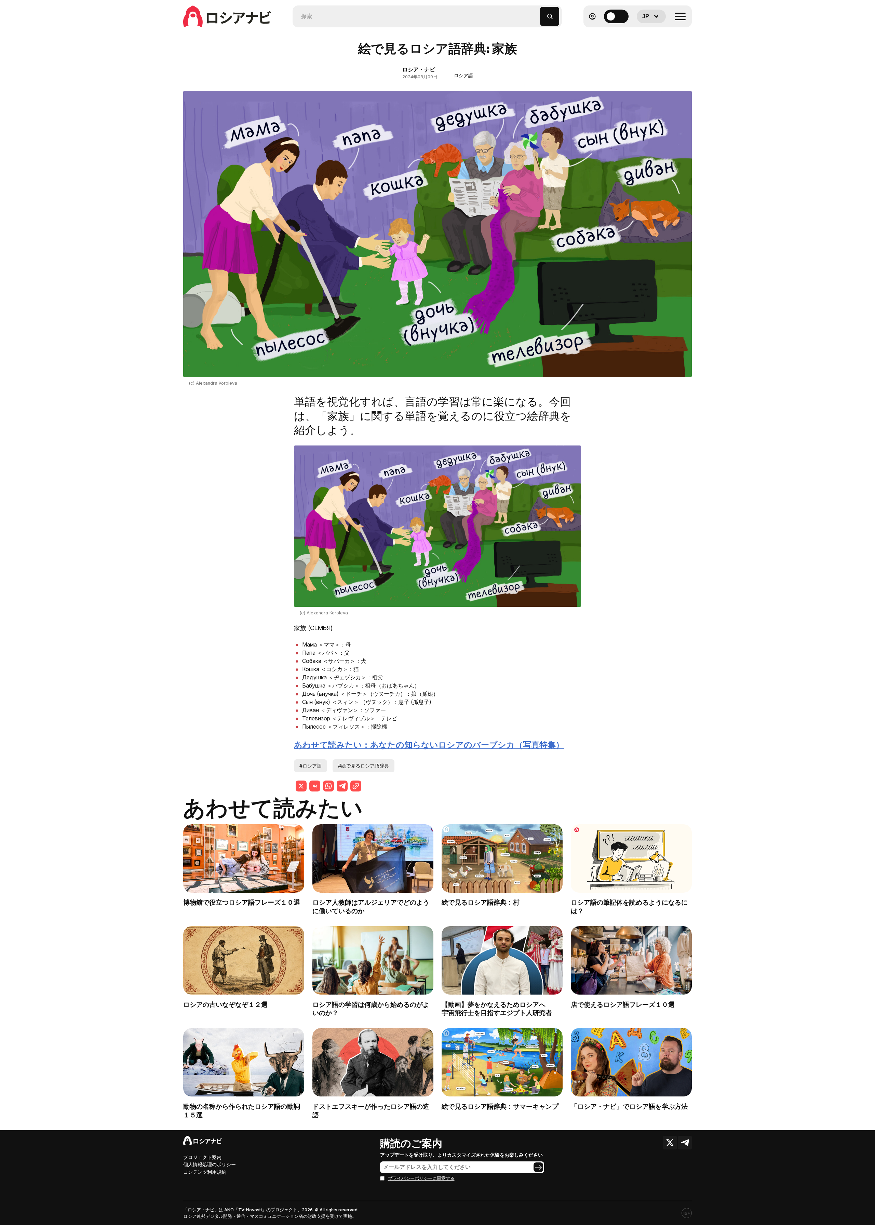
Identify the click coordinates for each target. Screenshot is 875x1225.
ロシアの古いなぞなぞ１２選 (225, 1004)
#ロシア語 (310, 766)
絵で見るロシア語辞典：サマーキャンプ (500, 1106)
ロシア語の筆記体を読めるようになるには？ (629, 906)
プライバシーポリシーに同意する (421, 1178)
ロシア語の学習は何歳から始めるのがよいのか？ (370, 1008)
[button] (535, 13)
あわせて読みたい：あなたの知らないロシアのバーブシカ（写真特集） (429, 745)
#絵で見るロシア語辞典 (363, 766)
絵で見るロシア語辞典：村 (481, 902)
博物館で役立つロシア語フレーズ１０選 (241, 902)
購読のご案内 (411, 1143)
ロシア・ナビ (418, 69)
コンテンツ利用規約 (204, 1172)
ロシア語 (463, 75)
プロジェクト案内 (202, 1157)
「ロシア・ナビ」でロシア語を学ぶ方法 (629, 1106)
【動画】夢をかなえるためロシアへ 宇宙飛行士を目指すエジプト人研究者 (500, 1008)
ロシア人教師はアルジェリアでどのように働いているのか (370, 906)
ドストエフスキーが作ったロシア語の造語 (370, 1110)
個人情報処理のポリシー (209, 1164)
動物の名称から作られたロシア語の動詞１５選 (241, 1110)
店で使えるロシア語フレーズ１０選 (623, 1004)
